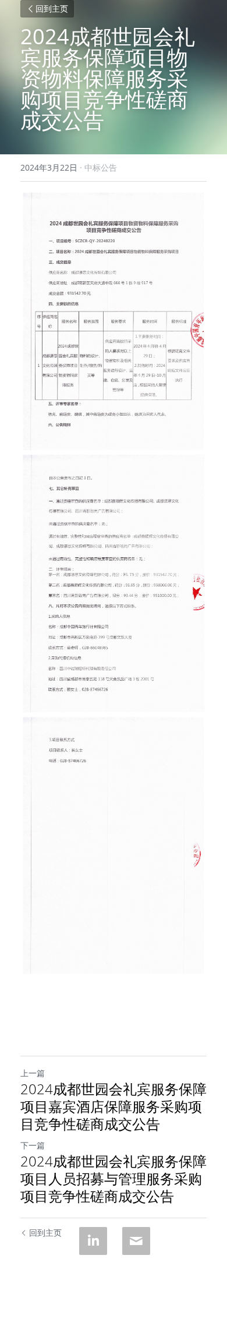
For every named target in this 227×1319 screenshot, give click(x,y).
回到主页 (52, 8)
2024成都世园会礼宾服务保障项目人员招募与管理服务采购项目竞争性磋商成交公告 (113, 1178)
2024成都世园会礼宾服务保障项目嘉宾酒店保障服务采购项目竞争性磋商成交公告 (113, 1106)
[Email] (136, 1241)
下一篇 (32, 1145)
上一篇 (32, 1072)
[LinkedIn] (93, 1241)
